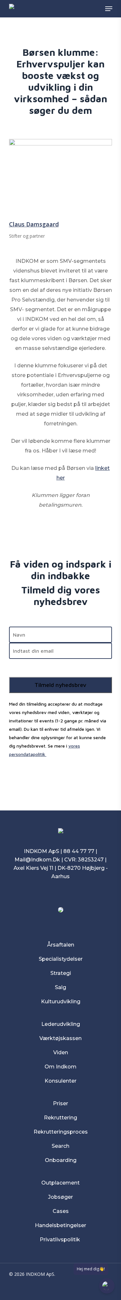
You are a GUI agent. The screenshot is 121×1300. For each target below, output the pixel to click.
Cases (61, 1211)
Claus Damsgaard (34, 224)
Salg (60, 987)
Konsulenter (60, 1081)
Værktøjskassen (60, 1038)
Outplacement (60, 1183)
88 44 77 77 (78, 851)
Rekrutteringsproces (61, 1132)
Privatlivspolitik (60, 1239)
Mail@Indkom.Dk (37, 860)
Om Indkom (60, 1067)
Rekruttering (60, 1118)
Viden (60, 1052)
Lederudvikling (60, 1024)
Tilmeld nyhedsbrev (60, 684)
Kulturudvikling (60, 1001)
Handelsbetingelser (60, 1225)
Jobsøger (60, 1197)
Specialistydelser (61, 959)
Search (60, 1146)
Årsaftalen (60, 945)
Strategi (60, 973)
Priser (60, 1103)
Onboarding (60, 1160)
